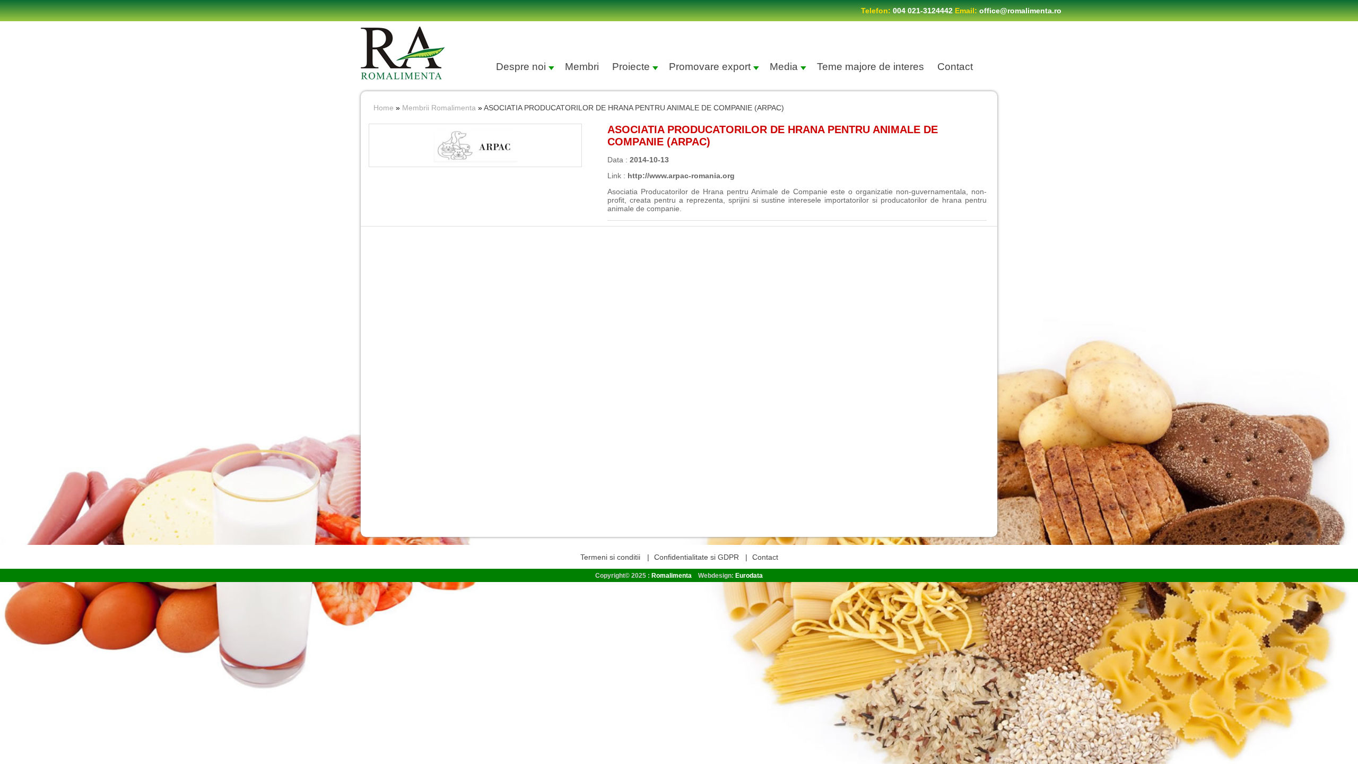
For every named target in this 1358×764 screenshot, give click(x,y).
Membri (582, 66)
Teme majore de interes (870, 66)
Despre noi (521, 66)
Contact (955, 66)
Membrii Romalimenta (439, 107)
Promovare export (710, 66)
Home (383, 107)
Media (784, 66)
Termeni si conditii (611, 557)
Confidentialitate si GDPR (696, 557)
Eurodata (749, 575)
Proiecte (631, 66)
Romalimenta (671, 575)
